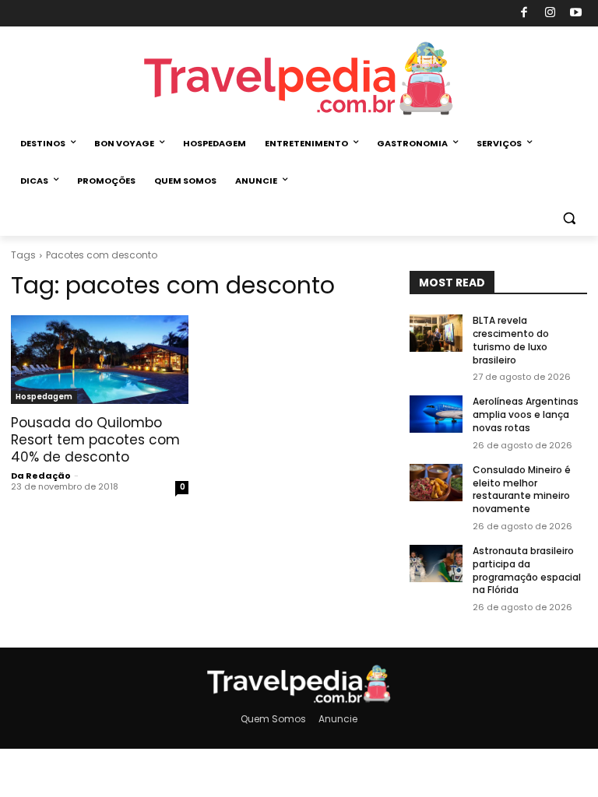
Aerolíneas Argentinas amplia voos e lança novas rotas (526, 414)
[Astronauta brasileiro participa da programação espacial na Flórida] (436, 563)
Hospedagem (44, 396)
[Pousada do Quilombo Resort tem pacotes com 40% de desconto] (99, 359)
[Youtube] (576, 13)
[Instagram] (550, 13)
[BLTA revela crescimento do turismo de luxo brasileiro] (436, 333)
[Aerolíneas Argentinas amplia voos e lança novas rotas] (436, 414)
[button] (569, 218)
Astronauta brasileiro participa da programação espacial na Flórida (527, 570)
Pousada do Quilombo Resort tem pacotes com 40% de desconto (95, 439)
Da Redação (41, 475)
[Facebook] (524, 13)
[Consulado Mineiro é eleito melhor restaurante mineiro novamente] (436, 482)
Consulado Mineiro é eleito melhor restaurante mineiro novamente (522, 489)
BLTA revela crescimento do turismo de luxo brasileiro (511, 340)
